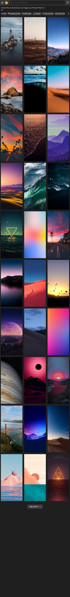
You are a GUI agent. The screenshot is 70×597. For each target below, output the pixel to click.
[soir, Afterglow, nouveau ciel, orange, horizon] (11, 137)
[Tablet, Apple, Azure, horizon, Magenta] (35, 234)
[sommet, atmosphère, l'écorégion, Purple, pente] (58, 137)
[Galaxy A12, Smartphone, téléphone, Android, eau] (35, 137)
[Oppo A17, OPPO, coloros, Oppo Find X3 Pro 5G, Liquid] (11, 477)
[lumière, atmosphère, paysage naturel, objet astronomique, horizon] (11, 331)
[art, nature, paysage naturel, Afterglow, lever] (58, 380)
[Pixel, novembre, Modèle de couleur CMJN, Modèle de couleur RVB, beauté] (58, 283)
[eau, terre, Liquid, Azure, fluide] (58, 186)
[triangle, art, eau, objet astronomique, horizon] (58, 477)
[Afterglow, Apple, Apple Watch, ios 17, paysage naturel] (11, 186)
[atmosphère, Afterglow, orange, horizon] (58, 234)
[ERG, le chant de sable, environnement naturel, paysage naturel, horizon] (58, 89)
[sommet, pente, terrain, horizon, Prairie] (35, 331)
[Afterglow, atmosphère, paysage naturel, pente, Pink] (35, 380)
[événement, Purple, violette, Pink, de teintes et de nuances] (58, 331)
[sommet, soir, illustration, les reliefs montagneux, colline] (35, 429)
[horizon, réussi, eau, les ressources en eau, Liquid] (35, 89)
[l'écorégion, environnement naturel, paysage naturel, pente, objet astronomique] (58, 429)
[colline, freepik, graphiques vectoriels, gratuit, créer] (35, 40)
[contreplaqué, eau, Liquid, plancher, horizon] (11, 380)
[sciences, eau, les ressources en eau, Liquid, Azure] (35, 186)
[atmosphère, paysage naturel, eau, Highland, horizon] (11, 283)
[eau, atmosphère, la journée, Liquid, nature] (11, 234)
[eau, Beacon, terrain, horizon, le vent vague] (11, 40)
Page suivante (34, 506)
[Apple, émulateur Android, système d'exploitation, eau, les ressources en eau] (11, 429)
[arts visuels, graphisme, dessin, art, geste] (35, 477)
